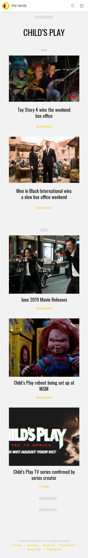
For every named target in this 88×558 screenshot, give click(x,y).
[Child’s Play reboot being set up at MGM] (44, 347)
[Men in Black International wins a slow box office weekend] (44, 160)
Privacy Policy (67, 545)
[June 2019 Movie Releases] (44, 264)
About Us (32, 545)
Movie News (44, 127)
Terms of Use (34, 549)
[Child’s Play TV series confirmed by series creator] (44, 437)
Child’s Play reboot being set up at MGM (44, 385)
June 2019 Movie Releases (44, 299)
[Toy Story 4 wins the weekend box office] (44, 79)
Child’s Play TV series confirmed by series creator (44, 474)
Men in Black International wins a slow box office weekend (44, 194)
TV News (44, 486)
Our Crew (17, 545)
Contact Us (49, 545)
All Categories (53, 549)
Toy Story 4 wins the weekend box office (44, 113)
